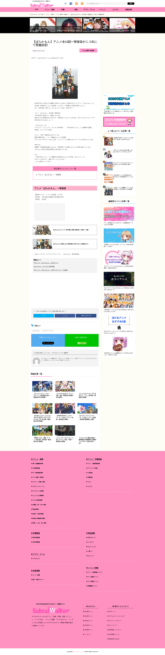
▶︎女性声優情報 (35, 542)
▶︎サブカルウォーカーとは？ (116, 616)
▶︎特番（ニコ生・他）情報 (38, 523)
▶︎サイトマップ (112, 625)
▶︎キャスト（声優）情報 (38, 482)
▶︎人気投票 (89, 472)
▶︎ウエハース (90, 555)
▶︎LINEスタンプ (90, 537)
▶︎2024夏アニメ (88, 611)
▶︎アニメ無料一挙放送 (37, 477)
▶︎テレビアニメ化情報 (37, 491)
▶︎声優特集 (89, 477)
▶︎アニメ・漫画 (37, 459)
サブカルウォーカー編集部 (60, 353)
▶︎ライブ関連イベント (92, 581)
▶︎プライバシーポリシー (114, 620)
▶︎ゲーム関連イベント (92, 577)
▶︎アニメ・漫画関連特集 (93, 463)
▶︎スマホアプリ (35, 558)
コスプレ (115, 9)
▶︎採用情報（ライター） (114, 630)
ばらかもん (36, 330)
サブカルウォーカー (78, 651)
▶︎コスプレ (89, 486)
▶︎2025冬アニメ (88, 620)
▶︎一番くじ (89, 551)
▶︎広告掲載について (113, 634)
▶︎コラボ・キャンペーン (38, 486)
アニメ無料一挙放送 (88, 50)
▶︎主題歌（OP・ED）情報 (38, 504)
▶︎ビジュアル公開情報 (37, 495)
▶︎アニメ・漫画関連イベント (94, 572)
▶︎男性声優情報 (35, 537)
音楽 (76, 9)
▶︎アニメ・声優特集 (94, 459)
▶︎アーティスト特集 (91, 468)
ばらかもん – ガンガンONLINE (44, 266)
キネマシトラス (48, 330)
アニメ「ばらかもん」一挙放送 (49, 175)
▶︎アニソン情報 (35, 575)
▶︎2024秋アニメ (88, 616)
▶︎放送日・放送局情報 (37, 514)
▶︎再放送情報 (35, 509)
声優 (62, 9)
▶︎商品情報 (90, 533)
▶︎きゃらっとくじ (91, 546)
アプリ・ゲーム (89, 9)
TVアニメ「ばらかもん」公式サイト (46, 263)
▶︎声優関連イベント (91, 586)
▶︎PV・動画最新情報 (37, 472)
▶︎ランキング (87, 634)
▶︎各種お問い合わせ (113, 639)
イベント (102, 9)
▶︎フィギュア (90, 542)
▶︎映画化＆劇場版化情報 (38, 518)
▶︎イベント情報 (92, 568)
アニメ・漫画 (50, 9)
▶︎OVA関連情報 (35, 468)
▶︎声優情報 (35, 533)
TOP (36, 9)
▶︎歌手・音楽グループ (37, 579)
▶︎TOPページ (111, 611)
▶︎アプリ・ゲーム (38, 554)
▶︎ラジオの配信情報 (36, 500)
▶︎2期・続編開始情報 (37, 463)
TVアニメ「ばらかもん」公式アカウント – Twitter (51, 270)
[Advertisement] (65, 290)
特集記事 (128, 9)
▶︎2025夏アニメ (88, 630)
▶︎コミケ (88, 482)
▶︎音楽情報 (35, 571)
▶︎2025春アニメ (88, 625)
